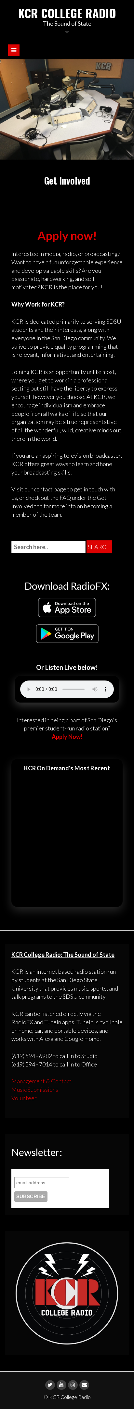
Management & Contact (41, 1081)
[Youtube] (61, 1385)
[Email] (84, 1385)
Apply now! (67, 235)
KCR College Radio (67, 12)
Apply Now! (67, 736)
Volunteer (24, 1098)
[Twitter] (50, 1385)
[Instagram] (73, 1385)
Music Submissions (34, 1089)
